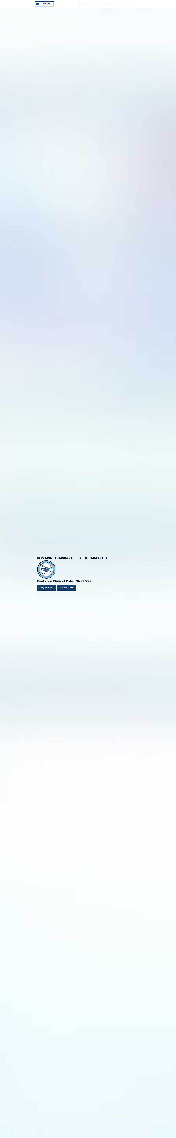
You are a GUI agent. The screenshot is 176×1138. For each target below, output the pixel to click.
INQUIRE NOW (46, 588)
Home (80, 4)
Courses (96, 4)
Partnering (129, 4)
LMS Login (119, 4)
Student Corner (107, 4)
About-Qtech (88, 4)
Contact (137, 4)
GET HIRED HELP (66, 588)
